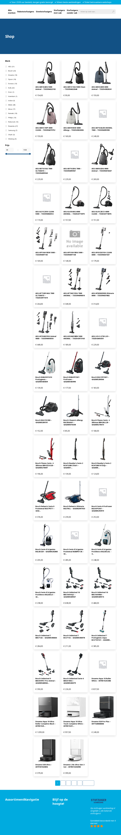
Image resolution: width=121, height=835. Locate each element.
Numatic (12, 113)
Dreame (12, 75)
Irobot (11, 101)
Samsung (12, 130)
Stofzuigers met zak (59, 11)
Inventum (12, 96)
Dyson (12, 79)
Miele (11, 105)
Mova (11, 109)
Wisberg (12, 139)
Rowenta (13, 126)
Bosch (12, 71)
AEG (11, 66)
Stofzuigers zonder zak (72, 11)
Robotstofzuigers (25, 11)
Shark (11, 135)
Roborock (13, 122)
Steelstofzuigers (44, 11)
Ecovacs (12, 83)
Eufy (11, 88)
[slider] (6, 154)
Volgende (88, 783)
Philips (12, 118)
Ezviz (11, 92)
